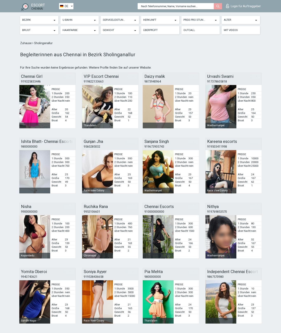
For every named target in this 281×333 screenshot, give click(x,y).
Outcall (189, 30)
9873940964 (152, 81)
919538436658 (93, 277)
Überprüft (150, 30)
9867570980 (215, 277)
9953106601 (92, 212)
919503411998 (217, 146)
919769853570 (217, 212)
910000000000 (154, 212)
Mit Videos (231, 30)
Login (246, 6)
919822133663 (93, 81)
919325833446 (31, 81)
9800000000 (29, 146)
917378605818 (217, 81)
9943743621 (29, 277)
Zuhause (26, 43)
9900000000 (29, 212)
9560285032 (92, 146)
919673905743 (154, 146)
